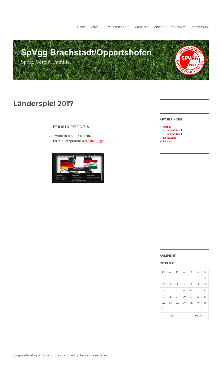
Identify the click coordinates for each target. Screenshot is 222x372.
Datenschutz (199, 27)
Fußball (167, 126)
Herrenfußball (173, 130)
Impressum (178, 27)
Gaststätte (142, 27)
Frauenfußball (173, 134)
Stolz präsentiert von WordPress (89, 355)
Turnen (167, 141)
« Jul (170, 315)
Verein (95, 27)
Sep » (198, 315)
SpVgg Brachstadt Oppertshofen (31, 355)
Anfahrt (159, 27)
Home (81, 27)
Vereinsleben (117, 27)
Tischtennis (169, 137)
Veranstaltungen (93, 141)
